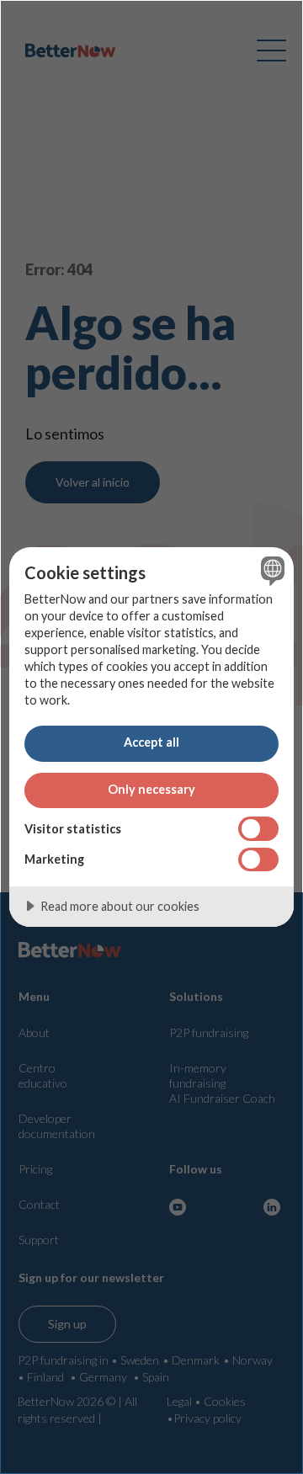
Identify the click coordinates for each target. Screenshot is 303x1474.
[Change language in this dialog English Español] (270, 570)
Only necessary (151, 789)
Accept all (151, 742)
